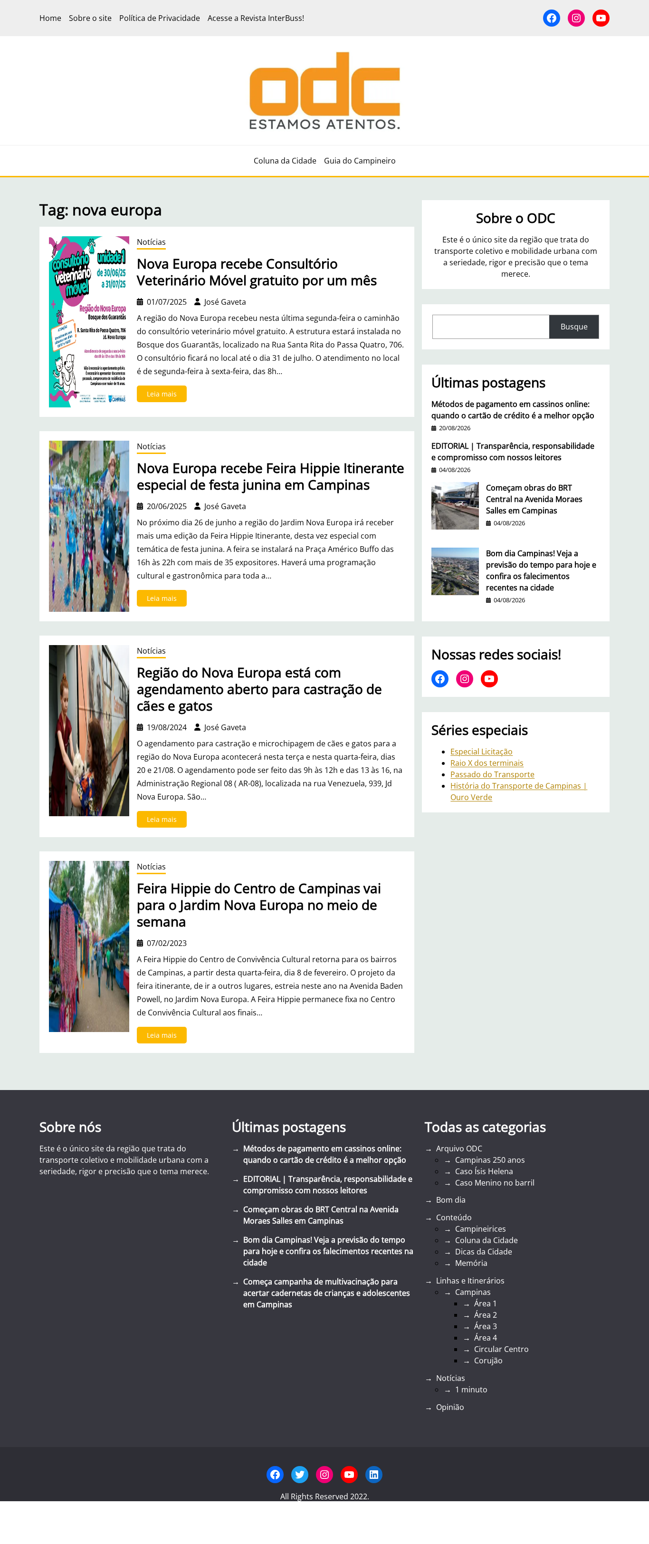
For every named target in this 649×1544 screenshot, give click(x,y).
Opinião (450, 1407)
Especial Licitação (481, 751)
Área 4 (485, 1337)
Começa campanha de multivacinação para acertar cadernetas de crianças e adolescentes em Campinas (326, 1293)
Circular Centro (501, 1349)
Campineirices (480, 1229)
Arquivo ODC (459, 1148)
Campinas (473, 1292)
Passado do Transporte (492, 774)
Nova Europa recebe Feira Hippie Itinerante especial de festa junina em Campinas (270, 476)
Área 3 (485, 1326)
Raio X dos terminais (487, 763)
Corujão (488, 1360)
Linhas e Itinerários (470, 1280)
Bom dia (451, 1200)
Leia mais (167, 395)
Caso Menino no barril (494, 1182)
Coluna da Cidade (486, 1240)
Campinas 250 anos (490, 1160)
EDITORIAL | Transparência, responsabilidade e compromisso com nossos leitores (512, 452)
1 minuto (471, 1389)
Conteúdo (454, 1217)
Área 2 (485, 1315)
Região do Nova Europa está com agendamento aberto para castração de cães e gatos (259, 689)
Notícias (151, 242)
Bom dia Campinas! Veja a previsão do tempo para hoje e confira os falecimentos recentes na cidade (541, 570)
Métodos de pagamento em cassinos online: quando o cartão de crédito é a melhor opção (512, 410)
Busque (574, 326)
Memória (471, 1263)
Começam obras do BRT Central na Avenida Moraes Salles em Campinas (534, 499)
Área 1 (485, 1303)
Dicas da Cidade (483, 1251)
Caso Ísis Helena (484, 1171)
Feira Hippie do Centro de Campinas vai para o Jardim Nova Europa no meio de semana (259, 905)
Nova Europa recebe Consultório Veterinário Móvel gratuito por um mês (257, 272)
